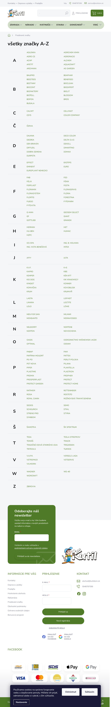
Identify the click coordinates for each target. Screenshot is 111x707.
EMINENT (31, 166)
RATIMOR (31, 390)
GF (28, 216)
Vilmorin (31, 464)
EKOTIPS (67, 162)
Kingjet (30, 283)
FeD (65, 177)
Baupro (31, 75)
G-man (30, 212)
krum (29, 291)
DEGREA (30, 140)
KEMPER (30, 275)
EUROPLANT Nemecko (37, 170)
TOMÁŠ (30, 441)
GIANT (66, 216)
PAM (66, 351)
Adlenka (31, 52)
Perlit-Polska (71, 359)
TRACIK (67, 441)
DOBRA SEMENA (34, 152)
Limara (30, 302)
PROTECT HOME (71, 383)
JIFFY (29, 258)
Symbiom (31, 417)
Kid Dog (31, 279)
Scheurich (32, 409)
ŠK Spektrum (70, 427)
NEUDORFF (32, 327)
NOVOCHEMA (70, 331)
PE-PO (29, 359)
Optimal (31, 344)
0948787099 (87, 586)
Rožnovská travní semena (77, 398)
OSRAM (67, 344)
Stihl (66, 409)
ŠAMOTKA (31, 427)
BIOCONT (31, 87)
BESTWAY (31, 83)
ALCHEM (67, 60)
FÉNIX (66, 181)
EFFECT (30, 162)
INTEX (66, 247)
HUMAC (67, 231)
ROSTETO (68, 394)
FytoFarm (68, 201)
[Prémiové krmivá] (90, 678)
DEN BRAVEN (32, 143)
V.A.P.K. (30, 456)
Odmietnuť (70, 691)
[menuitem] (15, 25)
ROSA (29, 394)
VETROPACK (32, 459)
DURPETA (31, 155)
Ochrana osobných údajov (19, 610)
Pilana (67, 363)
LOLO (29, 306)
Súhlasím (89, 691)
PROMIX (30, 375)
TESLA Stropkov (72, 437)
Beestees (31, 79)
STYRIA (67, 413)
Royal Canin (33, 398)
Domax (67, 152)
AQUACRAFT (69, 64)
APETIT (30, 64)
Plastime (31, 371)
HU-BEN (30, 231)
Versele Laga (70, 456)
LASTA (30, 298)
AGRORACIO (69, 56)
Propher (68, 375)
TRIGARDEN (69, 445)
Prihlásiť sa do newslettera (28, 556)
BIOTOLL (30, 95)
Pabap (30, 351)
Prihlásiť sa (63, 612)
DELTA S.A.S (69, 140)
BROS (66, 99)
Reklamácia (12, 597)
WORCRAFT (32, 475)
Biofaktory (32, 91)
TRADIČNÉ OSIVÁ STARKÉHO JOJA (42, 445)
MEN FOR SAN (33, 314)
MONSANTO (32, 318)
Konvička (31, 287)
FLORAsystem (33, 193)
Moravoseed (70, 318)
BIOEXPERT (69, 87)
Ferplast (31, 185)
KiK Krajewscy (71, 279)
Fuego (30, 201)
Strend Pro (32, 413)
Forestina (69, 197)
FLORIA (67, 193)
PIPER (29, 367)
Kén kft (67, 275)
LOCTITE (67, 302)
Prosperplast (34, 379)
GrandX (67, 220)
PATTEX (67, 355)
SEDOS (30, 405)
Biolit (67, 91)
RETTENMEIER (70, 390)
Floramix (31, 189)
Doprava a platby (25, 3)
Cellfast (68, 111)
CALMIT (30, 111)
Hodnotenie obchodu (16, 593)
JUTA (66, 258)
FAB (28, 177)
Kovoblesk (69, 287)
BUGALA (30, 103)
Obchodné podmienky (17, 606)
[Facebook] (79, 593)
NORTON (31, 331)
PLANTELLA (69, 367)
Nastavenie (21, 702)
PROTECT (68, 379)
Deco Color (70, 135)
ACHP (29, 60)
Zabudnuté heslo (57, 628)
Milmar (67, 314)
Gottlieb (31, 220)
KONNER (67, 283)
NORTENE (68, 327)
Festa (66, 185)
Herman (31, 227)
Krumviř (68, 291)
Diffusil (31, 147)
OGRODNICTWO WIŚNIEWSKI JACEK (80, 340)
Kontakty (11, 3)
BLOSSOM (68, 95)
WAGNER (31, 471)
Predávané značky (15, 602)
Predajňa (38, 3)
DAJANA (30, 135)
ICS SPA (30, 243)
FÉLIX (29, 181)
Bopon (30, 99)
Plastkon (69, 371)
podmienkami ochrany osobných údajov (31, 548)
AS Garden (69, 68)
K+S (65, 267)
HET (65, 227)
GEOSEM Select (71, 212)
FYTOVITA (31, 205)
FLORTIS (30, 197)
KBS (65, 271)
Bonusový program (16, 615)
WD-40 (67, 471)
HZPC (29, 235)
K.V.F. (29, 267)
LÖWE (66, 306)
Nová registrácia (63, 620)
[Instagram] (84, 593)
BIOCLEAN (68, 83)
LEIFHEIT (68, 298)
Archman (31, 68)
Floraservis (70, 189)
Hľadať (67, 13)
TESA (29, 437)
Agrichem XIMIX (71, 52)
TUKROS (67, 449)
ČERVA (30, 126)
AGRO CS (31, 56)
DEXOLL (67, 143)
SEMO (66, 405)
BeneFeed (68, 79)
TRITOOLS (31, 449)
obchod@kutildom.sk (91, 581)
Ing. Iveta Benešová (37, 247)
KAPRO (30, 271)
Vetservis (69, 459)
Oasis (29, 340)
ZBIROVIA (31, 486)
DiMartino (69, 147)
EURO (66, 166)
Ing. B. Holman (71, 243)
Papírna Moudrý (35, 355)
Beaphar (68, 75)
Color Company (72, 115)
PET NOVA (31, 363)
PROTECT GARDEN (35, 383)
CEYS (29, 115)
